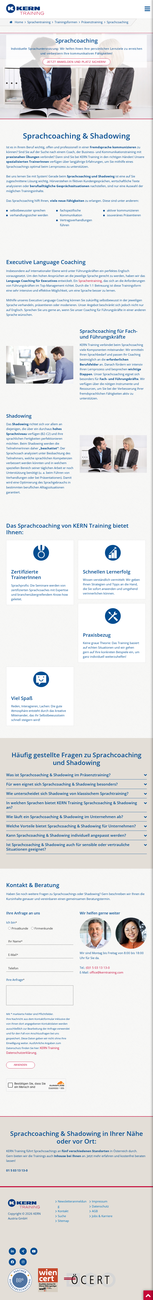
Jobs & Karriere (102, 1216)
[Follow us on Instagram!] (23, 1262)
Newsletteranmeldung (72, 1203)
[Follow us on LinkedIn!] (12, 1251)
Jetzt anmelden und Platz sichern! (76, 61)
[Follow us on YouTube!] (33, 1251)
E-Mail (13, 954)
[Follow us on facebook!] (12, 1262)
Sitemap (63, 1221)
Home (19, 22)
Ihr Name (15, 941)
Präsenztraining (92, 22)
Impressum (99, 1201)
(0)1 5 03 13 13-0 (98, 968)
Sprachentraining (39, 22)
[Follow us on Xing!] (23, 1251)
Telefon (13, 968)
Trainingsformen (66, 22)
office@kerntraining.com (106, 972)
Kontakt (63, 1211)
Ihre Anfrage (15, 979)
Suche (62, 1216)
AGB (95, 1211)
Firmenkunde (43, 928)
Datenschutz (100, 1206)
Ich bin (11, 922)
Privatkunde (19, 928)
